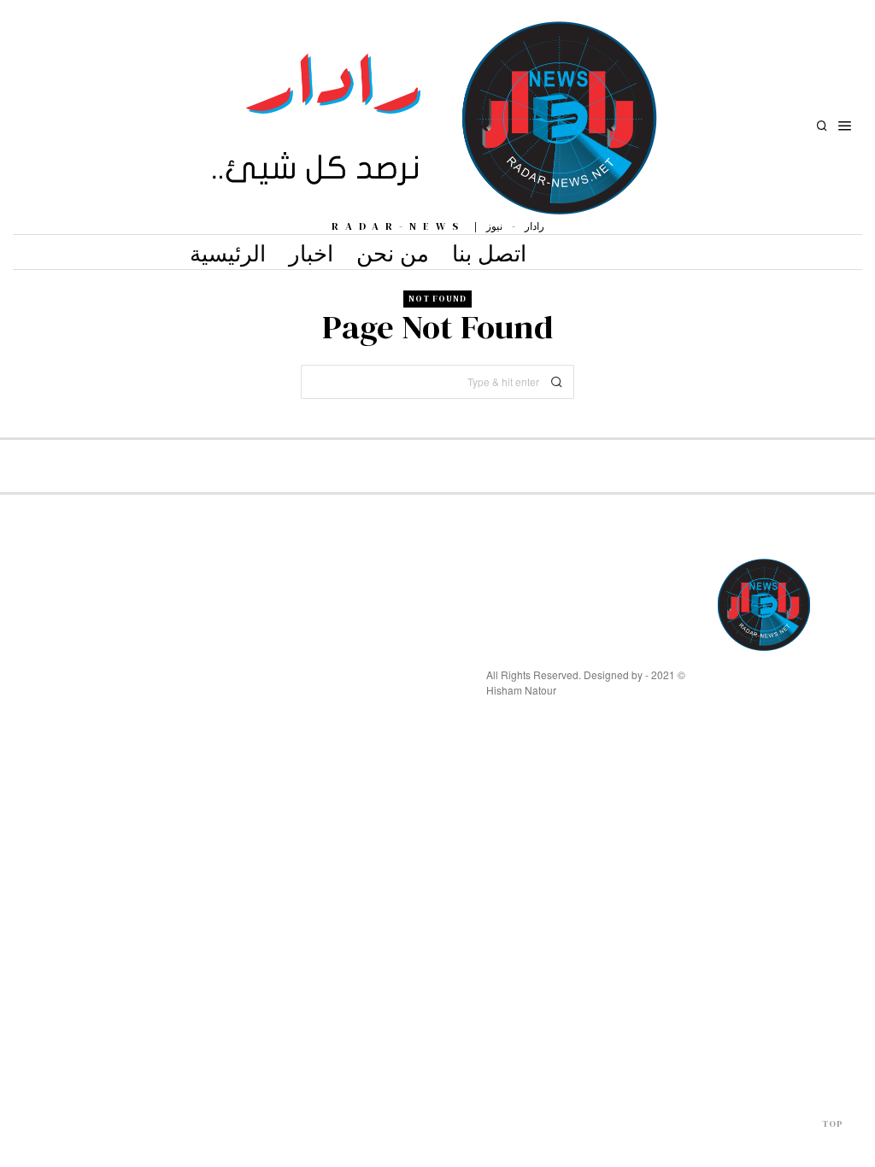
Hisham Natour (521, 690)
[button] (557, 382)
